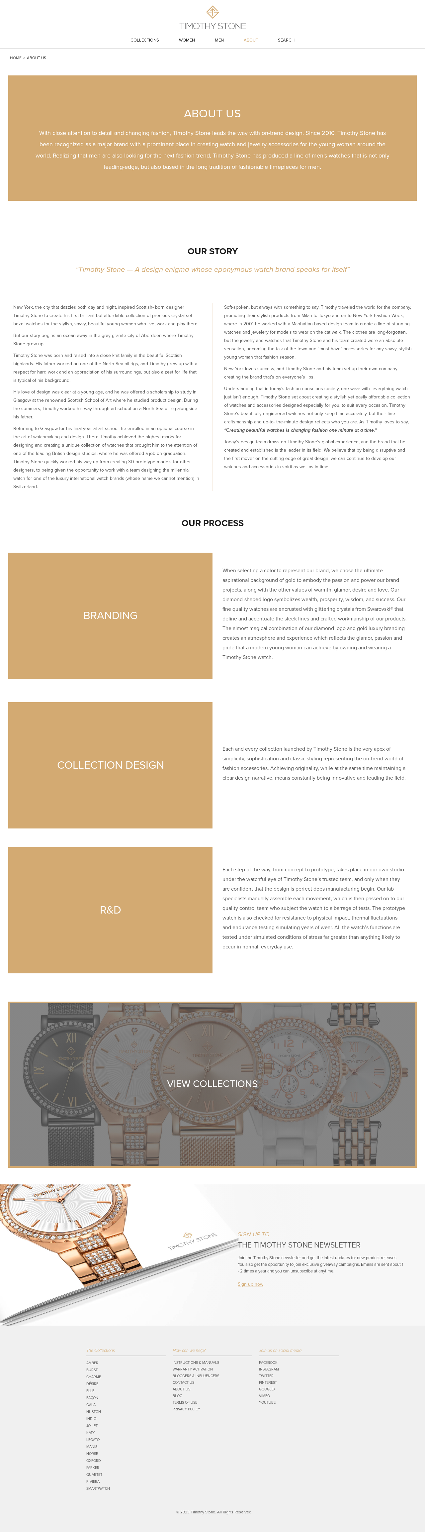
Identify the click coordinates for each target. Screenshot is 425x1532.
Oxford (93, 1461)
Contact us (183, 1382)
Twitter (266, 1376)
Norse (92, 1454)
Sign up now (250, 1284)
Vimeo (264, 1396)
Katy (90, 1433)
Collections (144, 40)
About (251, 40)
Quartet (94, 1475)
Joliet (92, 1426)
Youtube (267, 1402)
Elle (90, 1391)
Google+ (267, 1389)
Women (187, 40)
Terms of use (185, 1402)
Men (219, 40)
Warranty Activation (193, 1369)
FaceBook (268, 1363)
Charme (93, 1377)
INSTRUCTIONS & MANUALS (196, 1363)
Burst (92, 1370)
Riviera (93, 1481)
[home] (212, 19)
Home (16, 57)
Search (286, 40)
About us (181, 1389)
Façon (92, 1398)
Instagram (269, 1369)
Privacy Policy (186, 1409)
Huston (93, 1412)
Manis (91, 1447)
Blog (177, 1396)
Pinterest (268, 1382)
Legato (93, 1440)
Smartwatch (98, 1488)
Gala (91, 1405)
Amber (92, 1363)
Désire (92, 1384)
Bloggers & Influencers (196, 1376)
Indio (91, 1419)
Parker (92, 1468)
